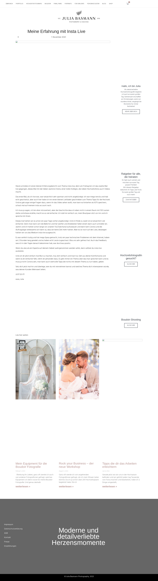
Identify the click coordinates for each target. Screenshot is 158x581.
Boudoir (48, 3)
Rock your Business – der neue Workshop (76, 465)
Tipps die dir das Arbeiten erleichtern (119, 465)
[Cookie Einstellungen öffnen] (4, 578)
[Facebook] (142, 3)
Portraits (68, 3)
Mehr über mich (131, 111)
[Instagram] (136, 3)
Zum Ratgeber (131, 199)
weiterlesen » (23, 486)
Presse (6, 541)
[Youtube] (148, 3)
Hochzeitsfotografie (34, 3)
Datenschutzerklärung (13, 528)
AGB (6, 533)
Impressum (8, 524)
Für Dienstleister (93, 3)
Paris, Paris (58, 3)
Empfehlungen (10, 546)
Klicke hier (131, 264)
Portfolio (19, 3)
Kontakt (7, 537)
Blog (104, 3)
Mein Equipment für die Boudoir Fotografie (31, 465)
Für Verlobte (79, 3)
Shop (111, 3)
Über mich (9, 3)
